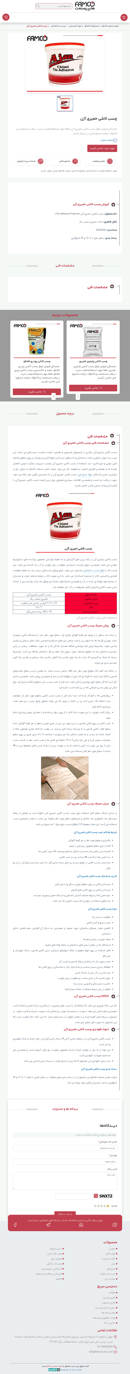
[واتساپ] (81, 1224)
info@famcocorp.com (101, 1352)
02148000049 (105, 1346)
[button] (54, 396)
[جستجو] (37, 6)
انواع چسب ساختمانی (93, 570)
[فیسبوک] (15, 1224)
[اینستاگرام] (114, 1224)
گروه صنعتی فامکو (54, 1366)
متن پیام (112, 1169)
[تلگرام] (48, 1224)
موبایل (113, 1155)
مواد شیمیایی (85, 474)
